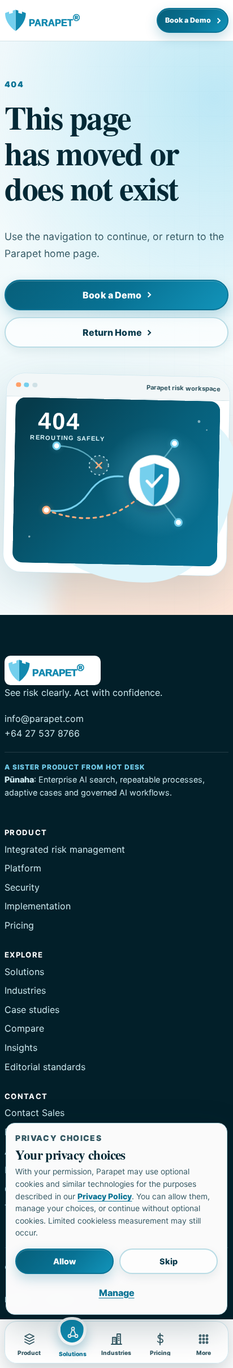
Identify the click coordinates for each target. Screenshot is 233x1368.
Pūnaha (19, 779)
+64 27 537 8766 (42, 733)
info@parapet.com (44, 718)
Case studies (32, 1009)
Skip (168, 1261)
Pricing (19, 925)
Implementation (38, 906)
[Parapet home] (48, 21)
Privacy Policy (104, 1196)
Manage (117, 1292)
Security (22, 887)
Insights (21, 1047)
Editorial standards (45, 1066)
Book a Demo (188, 20)
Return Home (112, 332)
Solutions (24, 971)
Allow (64, 1261)
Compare (24, 1028)
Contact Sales (34, 1112)
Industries (25, 990)
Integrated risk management (65, 849)
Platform (23, 868)
